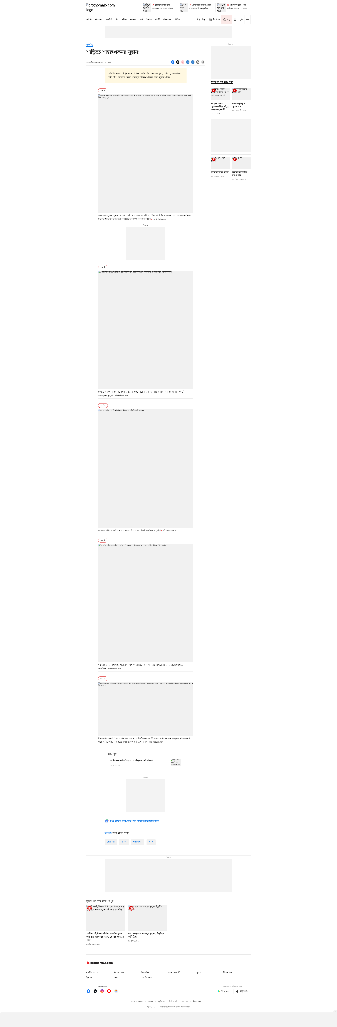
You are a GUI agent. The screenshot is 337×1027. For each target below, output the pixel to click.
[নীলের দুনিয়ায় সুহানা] (220, 163)
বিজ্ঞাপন (150, 1001)
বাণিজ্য (124, 19)
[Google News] (116, 991)
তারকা (151, 842)
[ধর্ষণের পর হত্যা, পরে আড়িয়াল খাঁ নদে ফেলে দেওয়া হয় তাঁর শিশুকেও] (221, 7)
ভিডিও (177, 19)
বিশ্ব (117, 19)
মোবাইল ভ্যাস (146, 977)
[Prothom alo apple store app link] (242, 991)
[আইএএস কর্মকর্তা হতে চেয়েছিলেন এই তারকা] (176, 762)
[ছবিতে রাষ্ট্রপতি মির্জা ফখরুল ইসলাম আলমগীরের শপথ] (147, 7)
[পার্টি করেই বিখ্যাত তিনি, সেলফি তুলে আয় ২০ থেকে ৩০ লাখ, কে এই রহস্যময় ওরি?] (105, 918)
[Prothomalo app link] (223, 991)
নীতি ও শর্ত (173, 1001)
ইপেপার (89, 977)
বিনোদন (149, 19)
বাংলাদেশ (99, 19)
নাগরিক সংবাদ (92, 972)
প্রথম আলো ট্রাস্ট (174, 972)
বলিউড (89, 44)
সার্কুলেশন (161, 1001)
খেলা (141, 19)
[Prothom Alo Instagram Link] (103, 991)
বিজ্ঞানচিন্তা (145, 972)
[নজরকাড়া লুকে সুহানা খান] (241, 94)
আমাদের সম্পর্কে (137, 1001)
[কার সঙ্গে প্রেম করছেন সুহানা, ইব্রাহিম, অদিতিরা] (147, 918)
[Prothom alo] (104, 7)
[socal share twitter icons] (178, 63)
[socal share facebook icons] (173, 63)
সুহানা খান (111, 842)
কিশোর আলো (119, 972)
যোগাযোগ (185, 1001)
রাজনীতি (109, 19)
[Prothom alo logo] (99, 963)
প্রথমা (116, 977)
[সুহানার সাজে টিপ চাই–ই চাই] (241, 163)
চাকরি (157, 19)
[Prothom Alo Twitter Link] (96, 991)
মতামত (133, 19)
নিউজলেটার (197, 1001)
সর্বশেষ (89, 19)
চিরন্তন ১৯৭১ (228, 972)
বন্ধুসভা (198, 972)
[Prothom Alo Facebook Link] (89, 991)
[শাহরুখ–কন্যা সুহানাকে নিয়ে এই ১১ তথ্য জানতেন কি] (220, 94)
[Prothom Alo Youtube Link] (110, 991)
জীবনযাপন (167, 19)
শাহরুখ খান (137, 842)
